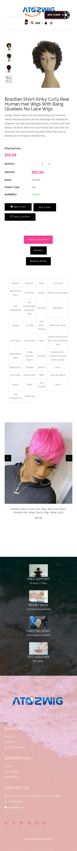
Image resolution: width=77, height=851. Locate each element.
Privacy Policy (11, 776)
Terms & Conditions (15, 747)
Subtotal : (10, 172)
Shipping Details (38, 261)
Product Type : (12, 187)
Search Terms (12, 771)
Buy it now (44, 207)
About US (9, 736)
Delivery (9, 766)
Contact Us (10, 741)
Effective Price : (13, 148)
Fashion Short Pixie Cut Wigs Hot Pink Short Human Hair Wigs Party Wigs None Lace (38, 510)
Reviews (38, 250)
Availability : (11, 194)
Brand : (8, 180)
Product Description (38, 239)
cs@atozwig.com (16, 807)
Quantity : (10, 163)
